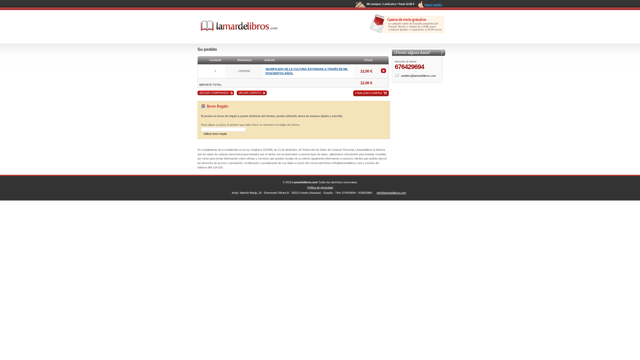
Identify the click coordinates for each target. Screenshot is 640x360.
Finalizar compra (368, 93)
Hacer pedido (433, 4)
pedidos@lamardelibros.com (418, 75)
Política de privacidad (320, 187)
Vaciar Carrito (250, 92)
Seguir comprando (214, 92)
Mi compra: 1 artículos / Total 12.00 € (390, 4)
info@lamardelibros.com (391, 192)
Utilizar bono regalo (215, 133)
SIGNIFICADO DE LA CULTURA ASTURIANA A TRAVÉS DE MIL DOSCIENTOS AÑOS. (307, 71)
